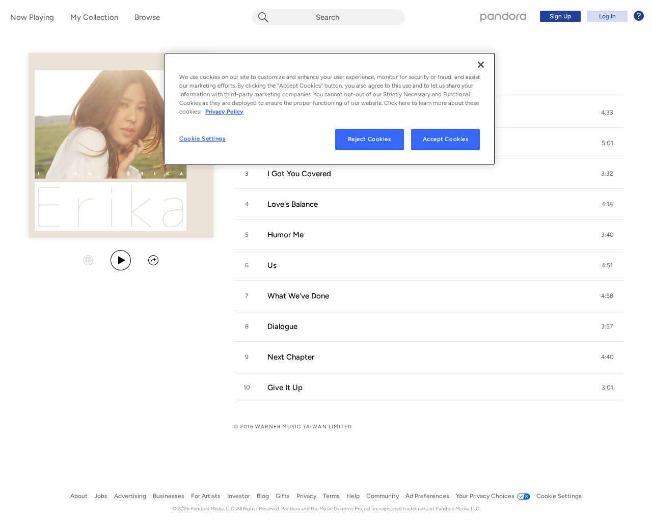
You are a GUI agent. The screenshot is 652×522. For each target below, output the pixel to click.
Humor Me (285, 234)
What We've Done (298, 295)
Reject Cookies (369, 139)
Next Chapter (290, 357)
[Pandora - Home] (503, 16)
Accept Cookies (446, 139)
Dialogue (282, 326)
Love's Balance (292, 204)
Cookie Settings (202, 138)
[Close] (481, 64)
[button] (607, 112)
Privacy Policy (224, 111)
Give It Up (285, 387)
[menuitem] (590, 16)
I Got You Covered (299, 173)
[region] (329, 108)
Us (272, 265)
